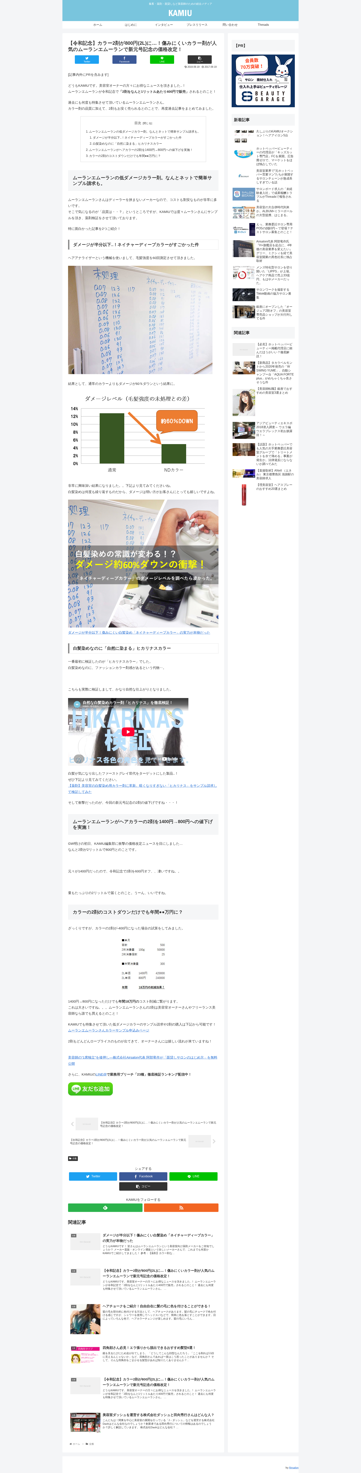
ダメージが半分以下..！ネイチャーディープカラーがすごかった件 (137, 137)
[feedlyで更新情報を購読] (105, 1207)
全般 (74, 1158)
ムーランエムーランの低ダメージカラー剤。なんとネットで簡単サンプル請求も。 (144, 131)
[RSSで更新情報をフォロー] (181, 1207)
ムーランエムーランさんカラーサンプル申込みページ (108, 1030)
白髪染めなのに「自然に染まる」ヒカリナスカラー (127, 143)
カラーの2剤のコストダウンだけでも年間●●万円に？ (125, 155)
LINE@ (101, 1074)
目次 (137, 123)
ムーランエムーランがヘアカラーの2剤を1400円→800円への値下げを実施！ (141, 149)
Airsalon (294, 1467)
